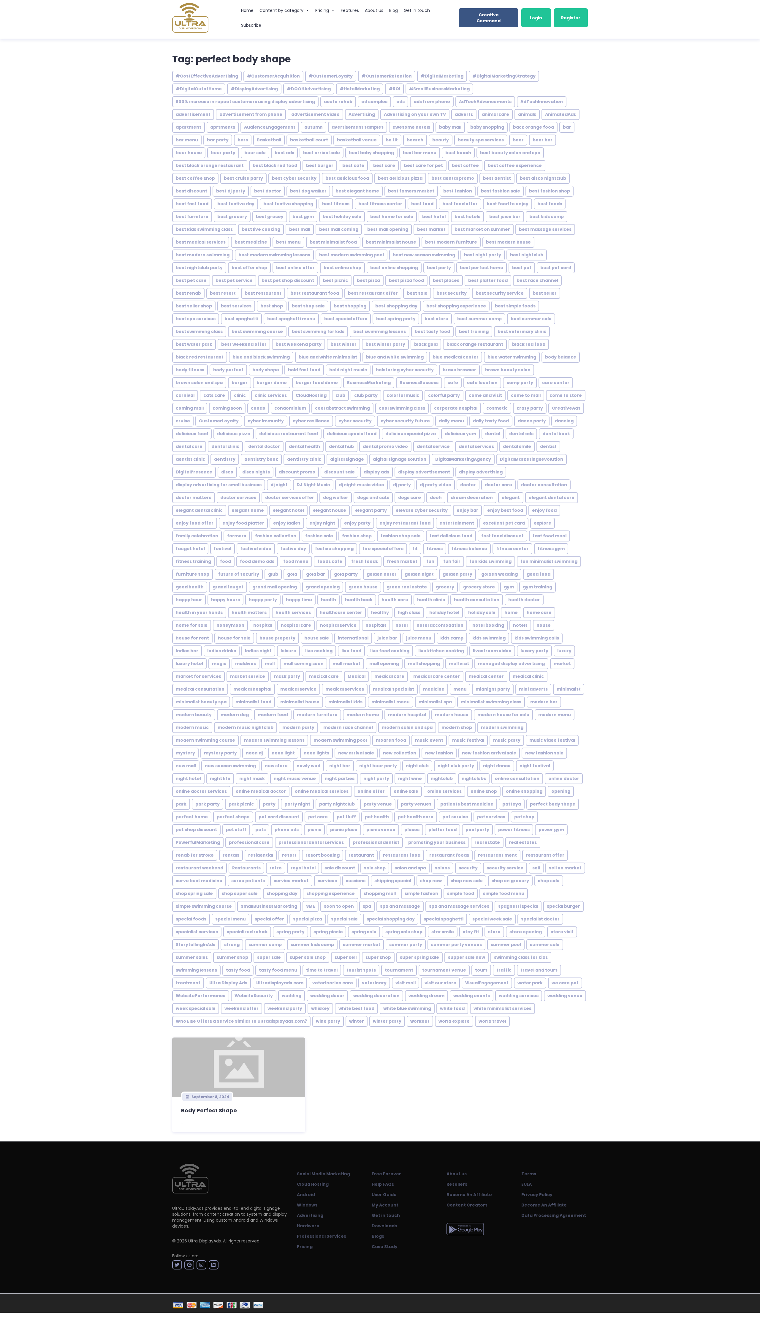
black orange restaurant (474, 344)
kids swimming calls (536, 638)
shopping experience (330, 893)
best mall (299, 229)
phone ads (287, 830)
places (411, 830)
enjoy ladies (286, 523)
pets (260, 830)
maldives (245, 664)
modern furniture (317, 715)
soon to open (339, 906)
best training (474, 331)
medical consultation (200, 689)
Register (570, 18)
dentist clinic (190, 459)
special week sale (492, 919)
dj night (279, 485)
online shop (484, 791)
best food (422, 204)
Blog (393, 10)
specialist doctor (540, 919)
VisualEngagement (487, 983)
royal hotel (303, 868)
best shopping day (396, 306)
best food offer (460, 204)
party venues (416, 804)
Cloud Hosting (313, 1184)
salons (442, 868)
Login (536, 18)
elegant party (371, 510)
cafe (452, 383)
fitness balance (469, 549)
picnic (314, 830)
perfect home (192, 817)
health (328, 600)
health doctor (524, 600)
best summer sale (531, 319)
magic (219, 664)
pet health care (415, 817)
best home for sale (391, 217)
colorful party (444, 395)
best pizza (368, 280)
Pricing (322, 10)
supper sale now (466, 957)
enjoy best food (505, 510)
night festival (535, 766)
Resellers (456, 1184)
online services (444, 791)
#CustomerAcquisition (273, 76)
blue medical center (456, 357)
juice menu (418, 638)
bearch (415, 140)
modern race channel (348, 727)
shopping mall (380, 893)
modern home (362, 715)
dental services (476, 446)
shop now (431, 881)
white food (452, 1008)
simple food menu (503, 893)
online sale (406, 791)
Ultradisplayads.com (279, 983)
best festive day (235, 204)
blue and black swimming (261, 357)
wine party (328, 1021)
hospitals (376, 625)
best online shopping (394, 268)
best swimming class (199, 331)
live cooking (318, 651)
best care (384, 165)
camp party (519, 383)
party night (297, 804)
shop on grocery (510, 881)
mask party (287, 676)
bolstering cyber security (405, 370)
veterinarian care (332, 983)
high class (409, 612)
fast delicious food (451, 536)
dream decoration (472, 497)
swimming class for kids (521, 957)
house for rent (192, 638)
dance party (532, 421)
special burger (563, 906)
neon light (283, 753)
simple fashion (421, 893)
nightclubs (474, 778)
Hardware (308, 1226)
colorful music (403, 395)
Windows (307, 1205)
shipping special (392, 881)
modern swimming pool (340, 740)
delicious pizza (233, 434)
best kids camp (546, 217)
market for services (198, 676)
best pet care (191, 280)
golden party (457, 574)
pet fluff (346, 817)
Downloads (384, 1226)
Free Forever (386, 1174)
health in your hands (199, 612)
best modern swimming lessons (274, 255)
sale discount (339, 868)
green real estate (407, 587)
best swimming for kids (318, 331)
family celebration (197, 536)
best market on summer (482, 229)
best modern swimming (202, 255)
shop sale (549, 881)
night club (417, 766)
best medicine (251, 242)
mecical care (324, 676)
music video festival (552, 740)
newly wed (308, 766)
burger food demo (317, 383)
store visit (562, 932)
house (543, 625)
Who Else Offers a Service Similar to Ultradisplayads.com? (241, 1021)
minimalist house (299, 702)
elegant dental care (551, 497)
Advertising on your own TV (415, 114)
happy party (263, 600)
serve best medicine (199, 881)
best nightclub (526, 255)
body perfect (228, 370)
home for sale (192, 625)
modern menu (554, 715)
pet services (491, 817)
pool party (477, 830)
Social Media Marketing (323, 1174)
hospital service (338, 625)
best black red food (275, 165)
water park (530, 983)
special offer (269, 919)
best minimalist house (391, 242)
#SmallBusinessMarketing (439, 89)
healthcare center (341, 612)
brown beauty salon (508, 370)
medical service (298, 689)
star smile (442, 932)
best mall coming (338, 229)
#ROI (394, 89)
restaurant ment (497, 855)
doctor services (238, 497)
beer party (223, 153)
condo (258, 408)
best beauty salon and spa (510, 153)
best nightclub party (199, 268)
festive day (293, 549)
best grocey (270, 217)
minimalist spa (435, 702)
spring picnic (328, 932)
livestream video (492, 651)
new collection (399, 753)
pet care (318, 817)
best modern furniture (451, 242)
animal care (495, 114)
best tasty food (432, 331)
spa (367, 906)
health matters (249, 612)
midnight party (493, 689)
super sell (346, 957)
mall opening (384, 664)
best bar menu (419, 153)
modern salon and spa (407, 727)
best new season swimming (424, 255)
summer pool (506, 945)
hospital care (296, 625)
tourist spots (361, 970)
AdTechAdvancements (485, 102)
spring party (290, 932)
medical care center (436, 676)
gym (509, 587)
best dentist (497, 178)
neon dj (254, 753)
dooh (436, 497)
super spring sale (419, 957)
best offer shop (249, 268)
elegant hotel (288, 510)
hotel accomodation (440, 625)
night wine (410, 778)
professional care (249, 842)
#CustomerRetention (387, 76)
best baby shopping (371, 153)
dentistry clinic (304, 459)
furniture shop (192, 574)
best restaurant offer (373, 293)
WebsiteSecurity (254, 996)
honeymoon (230, 625)
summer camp (265, 945)
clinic (240, 395)
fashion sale (319, 536)
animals (527, 114)
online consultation (517, 778)
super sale (269, 957)
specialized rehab (247, 932)
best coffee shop (195, 178)
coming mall (190, 408)
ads (400, 102)
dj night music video (361, 485)
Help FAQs (383, 1184)
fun (430, 561)
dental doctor (264, 446)
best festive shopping (288, 204)
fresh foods (364, 561)
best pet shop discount (288, 280)
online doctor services (201, 791)
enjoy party (357, 523)
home (511, 612)
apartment (188, 127)
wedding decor (327, 996)
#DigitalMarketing (442, 76)
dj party (402, 485)
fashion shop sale (401, 536)
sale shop (375, 868)
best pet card (555, 268)
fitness (435, 549)
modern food (273, 715)
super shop (378, 957)
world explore (454, 1021)
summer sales (192, 957)
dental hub (341, 446)
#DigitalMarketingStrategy (504, 76)
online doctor (563, 778)
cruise (183, 421)
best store (436, 319)
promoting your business (437, 842)
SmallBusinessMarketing (269, 906)
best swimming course (257, 331)
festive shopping (334, 549)
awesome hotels (411, 127)
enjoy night (322, 523)
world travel (492, 1021)
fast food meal (549, 536)
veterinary (374, 983)
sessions (355, 881)
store (494, 932)
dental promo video (385, 446)
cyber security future (405, 421)
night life (220, 778)
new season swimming (230, 766)
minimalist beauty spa (201, 702)
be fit (392, 140)
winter (356, 1021)
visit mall (405, 983)
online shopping (524, 791)
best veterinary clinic (522, 331)
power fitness (514, 830)
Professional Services (321, 1236)
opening (560, 791)
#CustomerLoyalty (331, 76)
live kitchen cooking (441, 651)
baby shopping (487, 127)
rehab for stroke (195, 855)
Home (247, 10)
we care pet (565, 983)
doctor (468, 485)
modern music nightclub (245, 727)
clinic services (271, 395)
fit (415, 549)
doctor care (498, 485)
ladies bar (187, 651)
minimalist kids (345, 702)
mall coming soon (304, 664)
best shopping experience (456, 306)
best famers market (411, 191)
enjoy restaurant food (404, 523)
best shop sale (308, 306)
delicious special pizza (410, 434)
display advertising (481, 472)
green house (363, 587)
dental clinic (225, 446)
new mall (186, 766)
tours (481, 970)
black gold (426, 344)
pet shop (524, 817)
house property (277, 638)
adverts (464, 114)
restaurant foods (449, 855)
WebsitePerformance (201, 996)
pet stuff (236, 830)
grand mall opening (274, 587)
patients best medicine (466, 804)
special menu (230, 919)
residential (260, 855)
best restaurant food (314, 293)
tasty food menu (278, 970)
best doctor (267, 191)
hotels (520, 625)
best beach (458, 153)
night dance (497, 766)
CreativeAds (566, 408)
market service (247, 676)
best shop (271, 306)
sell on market (565, 868)
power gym (551, 830)
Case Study (385, 1247)
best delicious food (347, 178)
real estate (487, 842)
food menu (295, 561)
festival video (255, 549)
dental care (189, 446)
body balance (560, 357)
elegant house (329, 510)
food (225, 561)
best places (446, 280)
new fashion (439, 753)
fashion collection (275, 536)
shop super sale (240, 893)
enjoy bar (467, 510)
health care (394, 600)
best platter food (488, 280)
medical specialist (393, 689)
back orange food (533, 127)
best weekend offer (244, 344)
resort (289, 855)
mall (270, 664)
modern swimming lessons (274, 740)
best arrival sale (321, 153)
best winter (343, 344)
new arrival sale (356, 753)
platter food (442, 830)
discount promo (297, 472)
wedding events (471, 996)
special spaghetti (443, 919)
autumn (313, 127)
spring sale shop (403, 932)
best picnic (335, 280)
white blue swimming (407, 1008)
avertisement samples (358, 127)
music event (429, 740)
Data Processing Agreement (553, 1215)
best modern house (508, 242)
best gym (303, 217)
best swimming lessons (379, 331)
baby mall (450, 127)
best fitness (335, 204)
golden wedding (499, 574)
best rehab (188, 293)
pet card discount (279, 817)
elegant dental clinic (199, 510)
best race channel (537, 280)
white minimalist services (502, 1008)
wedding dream (426, 996)
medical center (486, 676)
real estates (523, 842)
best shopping (350, 306)
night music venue (295, 778)
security (468, 868)
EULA (526, 1184)
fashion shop (357, 536)
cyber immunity (266, 421)
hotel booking (488, 625)
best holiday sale (342, 217)
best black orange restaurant (210, 165)
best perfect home (481, 268)
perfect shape (233, 817)
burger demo (271, 383)
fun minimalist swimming (548, 561)
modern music (192, 727)
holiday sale (481, 612)
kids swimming (489, 638)
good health (190, 587)
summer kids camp (312, 945)
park (181, 804)
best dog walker (308, 191)
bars (243, 140)
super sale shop (308, 957)
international (353, 638)
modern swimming (502, 727)
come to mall (526, 395)
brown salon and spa (199, 383)
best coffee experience (515, 165)
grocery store (479, 587)
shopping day (282, 893)
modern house (451, 715)
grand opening (323, 587)
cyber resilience (311, 421)
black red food (528, 344)
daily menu (451, 421)
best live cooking (261, 229)
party (269, 804)
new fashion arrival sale (489, 753)
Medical (356, 676)
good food (538, 574)
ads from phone (432, 102)
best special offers (345, 319)
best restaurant (263, 293)
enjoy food (544, 510)
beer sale (255, 153)
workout (420, 1021)
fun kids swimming (490, 561)
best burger (319, 165)
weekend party (284, 1008)
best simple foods (515, 306)
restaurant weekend (199, 868)
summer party (405, 945)
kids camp (451, 638)
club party (366, 395)
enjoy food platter (243, 523)
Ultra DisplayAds (204, 1241)
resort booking (322, 855)
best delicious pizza (400, 178)
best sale (417, 293)
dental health (304, 446)
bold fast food (304, 370)
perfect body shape (552, 804)
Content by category (281, 10)
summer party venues (456, 945)
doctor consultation (544, 485)
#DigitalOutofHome (199, 89)
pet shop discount (196, 830)
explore (542, 523)
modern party (298, 727)
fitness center (512, 549)
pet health (377, 817)
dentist (548, 446)
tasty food (238, 970)
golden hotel (381, 574)
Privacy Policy (536, 1195)
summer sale (545, 945)
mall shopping (424, 664)
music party (506, 740)
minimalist (569, 689)
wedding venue (564, 996)
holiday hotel (444, 612)
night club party (456, 766)
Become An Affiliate (469, 1195)
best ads (284, 153)
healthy (380, 612)
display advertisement (424, 472)
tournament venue (444, 970)
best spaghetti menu (291, 319)
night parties (339, 778)
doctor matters (193, 497)
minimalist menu (390, 702)
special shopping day (391, 919)
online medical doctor (261, 791)
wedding (291, 996)
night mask (252, 778)
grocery (445, 587)
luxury (564, 651)
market (562, 664)
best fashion (457, 191)
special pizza (307, 919)
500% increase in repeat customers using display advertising (245, 102)
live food (351, 651)
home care (539, 612)
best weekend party (299, 344)
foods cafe (329, 561)
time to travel (322, 970)
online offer (371, 791)
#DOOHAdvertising (309, 89)
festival (222, 549)
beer (518, 140)
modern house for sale (503, 715)
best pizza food (406, 280)
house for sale (234, 638)
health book (359, 600)
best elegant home (357, 191)
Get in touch (417, 10)
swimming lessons (196, 970)
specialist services (197, 932)
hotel (401, 625)
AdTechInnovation (541, 102)
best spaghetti (241, 319)
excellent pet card (504, 523)
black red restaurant (200, 357)
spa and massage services (459, 906)
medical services (344, 689)
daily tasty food (491, 421)
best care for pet (423, 165)
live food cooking (389, 651)
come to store (566, 395)
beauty (440, 140)
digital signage (347, 459)
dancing (564, 421)
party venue (378, 804)
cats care (214, 395)
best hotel (434, 217)
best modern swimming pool (351, 255)
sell (536, 868)
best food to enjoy (507, 204)
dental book (556, 434)
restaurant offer (545, 855)
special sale (344, 919)
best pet (521, 268)
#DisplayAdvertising (254, 89)
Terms (528, 1174)
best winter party (385, 344)
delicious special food (351, 434)
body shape (265, 370)
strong (232, 945)
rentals (231, 855)
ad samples (374, 102)
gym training (537, 587)
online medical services (322, 791)
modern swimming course (205, 740)
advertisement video (315, 114)
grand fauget (228, 587)
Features (350, 10)
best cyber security (294, 178)
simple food (460, 893)
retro (276, 868)
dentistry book (261, 459)
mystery (185, 753)
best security (451, 293)
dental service (433, 446)
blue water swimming (511, 357)
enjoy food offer (194, 523)
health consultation (476, 600)
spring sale (364, 932)
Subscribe (251, 25)
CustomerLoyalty (219, 421)
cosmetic (497, 408)
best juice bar (504, 217)
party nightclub (337, 804)
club (340, 395)
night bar (339, 766)
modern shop (456, 727)
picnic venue (380, 830)
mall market (346, 664)
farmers (236, 536)
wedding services (519, 996)
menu (460, 689)
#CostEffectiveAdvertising (207, 76)
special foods (191, 919)
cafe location (482, 383)
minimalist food (253, 702)
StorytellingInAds (195, 945)
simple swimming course (204, 906)
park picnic (241, 804)
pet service (455, 817)
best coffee (465, 165)
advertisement (193, 114)
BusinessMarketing (369, 383)
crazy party (530, 408)
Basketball (269, 140)
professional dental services (311, 842)
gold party (346, 574)
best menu (288, 242)
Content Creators (466, 1205)
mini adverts (533, 689)
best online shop (342, 268)
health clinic (431, 600)
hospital (262, 625)
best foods (549, 204)
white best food (356, 1008)
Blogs (378, 1236)
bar (567, 127)
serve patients (248, 881)
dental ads (521, 434)
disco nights (256, 472)
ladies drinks (221, 651)
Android (306, 1195)
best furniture (192, 217)
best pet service (234, 280)
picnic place (343, 830)
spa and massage (400, 906)
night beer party (378, 766)
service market (291, 881)
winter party (387, 1021)
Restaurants (246, 868)
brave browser (459, 370)
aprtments (222, 127)
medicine (433, 689)
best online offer (295, 268)
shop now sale (467, 881)
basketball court (309, 140)
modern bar (544, 702)
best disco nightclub (543, 178)
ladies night (258, 651)
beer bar (542, 140)
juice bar (387, 638)
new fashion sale (544, 753)
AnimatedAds (560, 114)
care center (555, 383)
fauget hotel (190, 549)
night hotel (188, 778)
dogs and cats (373, 497)
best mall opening (387, 229)
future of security (238, 574)
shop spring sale (194, 893)
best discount (191, 191)
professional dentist (376, 842)
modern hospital (407, 715)
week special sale (196, 1008)
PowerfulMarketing (198, 842)
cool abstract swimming (342, 408)
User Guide (384, 1195)
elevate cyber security (422, 510)
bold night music (348, 370)
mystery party (220, 753)
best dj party (230, 191)
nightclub (442, 778)
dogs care (409, 497)
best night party (482, 255)
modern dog (235, 715)
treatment (188, 983)
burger (240, 383)
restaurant (361, 855)
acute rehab (338, 102)
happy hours (225, 600)
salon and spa (410, 868)
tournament (399, 970)
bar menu (187, 140)
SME (310, 906)
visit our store (440, 983)
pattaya (511, 804)
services (327, 881)
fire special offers (382, 549)
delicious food (192, 434)
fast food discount (502, 536)
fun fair (451, 561)
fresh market (402, 561)
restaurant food (401, 855)
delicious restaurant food (288, 434)
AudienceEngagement (269, 127)
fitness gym (551, 549)
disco (227, 472)
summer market (361, 945)
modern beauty (194, 715)
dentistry (224, 459)
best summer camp (479, 319)
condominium (290, 408)
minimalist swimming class (491, 702)
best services (236, 306)
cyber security (355, 421)
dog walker (335, 497)
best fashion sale (500, 191)
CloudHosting (311, 395)
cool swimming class (402, 408)
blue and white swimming (395, 357)
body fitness (190, 370)
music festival (468, 740)
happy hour (189, 600)
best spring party (396, 319)
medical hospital (252, 689)
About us (374, 10)
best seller (545, 293)
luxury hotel (189, 664)
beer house (189, 153)
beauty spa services (481, 140)
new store (276, 766)
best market (431, 229)
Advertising (362, 114)
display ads (376, 472)
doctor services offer (289, 497)
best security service (500, 293)
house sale (316, 638)
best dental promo (452, 178)
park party (207, 804)
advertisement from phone (250, 114)
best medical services (201, 242)
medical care (389, 676)
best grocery (232, 217)
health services (293, 612)
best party (439, 268)
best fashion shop (549, 191)
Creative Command (488, 18)
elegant (511, 497)
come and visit (485, 395)
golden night (419, 574)
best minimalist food (333, 242)
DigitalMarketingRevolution (531, 459)
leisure (288, 651)
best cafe (353, 165)
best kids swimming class (204, 229)
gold (292, 574)
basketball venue (357, 140)
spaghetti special (518, 906)
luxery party (534, 651)
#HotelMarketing (360, 89)
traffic (504, 970)
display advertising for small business (219, 485)
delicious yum (460, 434)
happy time (299, 600)
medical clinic (528, 676)
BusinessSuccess (419, 383)
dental (492, 434)
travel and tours (539, 970)
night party (376, 778)
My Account (385, 1205)
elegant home (248, 510)
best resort (223, 293)
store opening (525, 932)
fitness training (193, 561)
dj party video (435, 485)
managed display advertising (511, 664)
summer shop (232, 957)
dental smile (517, 446)
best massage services (545, 229)
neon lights (316, 753)
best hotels (467, 217)
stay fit (471, 932)
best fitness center (380, 204)
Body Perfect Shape (209, 1110)
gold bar (315, 574)
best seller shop (194, 306)
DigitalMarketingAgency (463, 459)
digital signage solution (399, 459)
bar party (218, 140)
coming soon (227, 408)
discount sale (339, 472)
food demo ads (257, 561)
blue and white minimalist (328, 357)
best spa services (196, 319)
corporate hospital (455, 408)
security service (505, 868)
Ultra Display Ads (228, 983)
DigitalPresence (194, 472)
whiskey (320, 1008)
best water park (194, 344)
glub (273, 574)
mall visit (459, 664)
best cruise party (243, 178)
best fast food (192, 204)
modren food (391, 740)
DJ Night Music (313, 485)
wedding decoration (376, 996)
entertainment (456, 523)
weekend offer (241, 1008)
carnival (185, 395)
